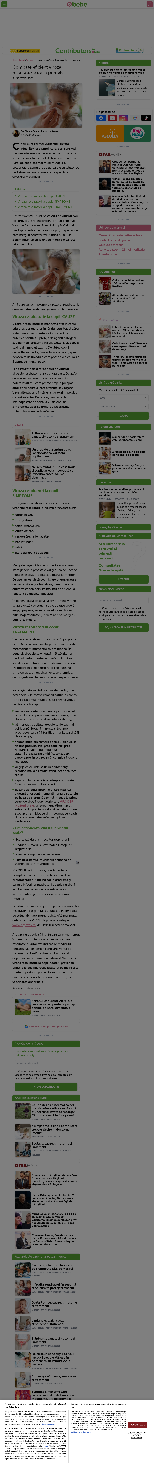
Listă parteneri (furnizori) (81, 1432)
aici (46, 1446)
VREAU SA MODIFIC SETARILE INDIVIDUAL (137, 1435)
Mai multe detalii (48, 1424)
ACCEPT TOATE (138, 1425)
